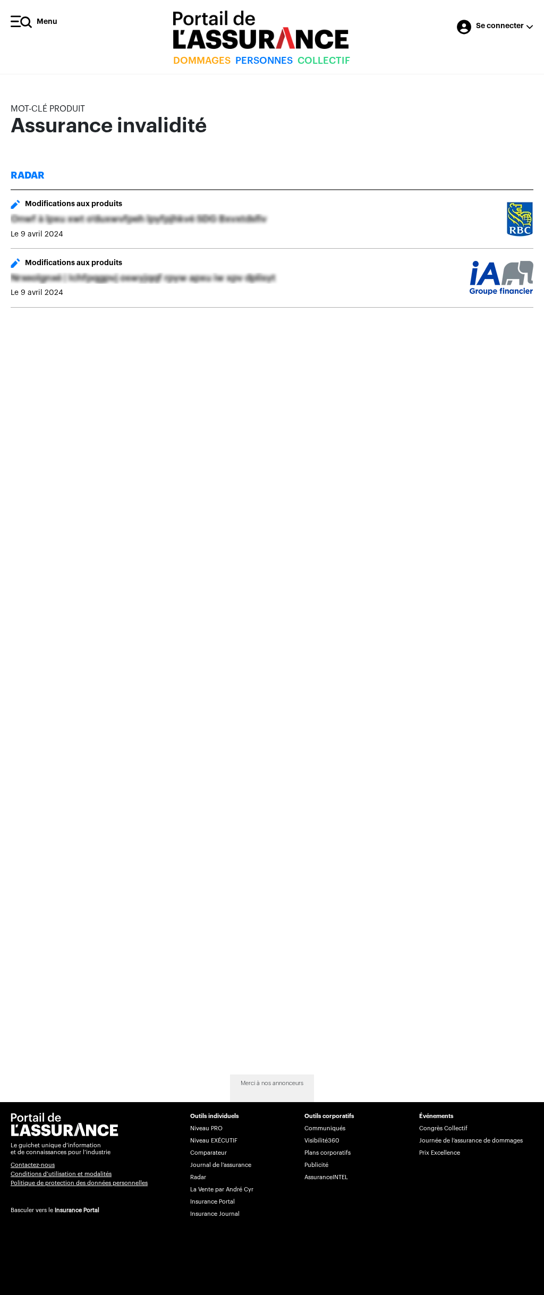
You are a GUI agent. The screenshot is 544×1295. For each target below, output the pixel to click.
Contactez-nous (33, 1165)
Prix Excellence (439, 1153)
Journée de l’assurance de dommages (471, 1141)
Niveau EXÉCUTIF (213, 1141)
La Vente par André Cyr (221, 1189)
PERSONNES (264, 60)
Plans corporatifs (327, 1153)
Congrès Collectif (443, 1128)
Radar (198, 1177)
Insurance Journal (215, 1214)
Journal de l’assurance (220, 1165)
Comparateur (208, 1153)
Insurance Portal (77, 1210)
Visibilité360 (321, 1141)
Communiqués (324, 1128)
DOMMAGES (202, 60)
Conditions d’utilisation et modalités (61, 1174)
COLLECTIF (324, 60)
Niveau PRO (206, 1128)
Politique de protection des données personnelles (79, 1183)
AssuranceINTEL (326, 1177)
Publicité (316, 1165)
